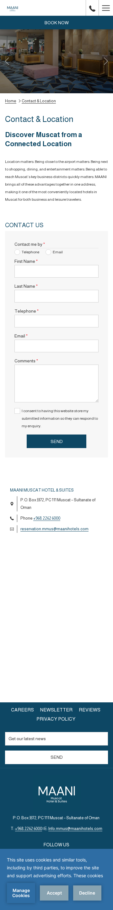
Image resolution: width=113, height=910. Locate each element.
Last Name (26, 286)
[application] (56, 879)
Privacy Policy (55, 719)
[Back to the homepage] (12, 8)
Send (57, 441)
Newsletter (56, 709)
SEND (57, 757)
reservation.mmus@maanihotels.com (54, 529)
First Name (26, 261)
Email (21, 335)
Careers (22, 709)
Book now (57, 22)
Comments (26, 360)
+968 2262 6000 (46, 518)
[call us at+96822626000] (92, 7)
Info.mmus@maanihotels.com (75, 828)
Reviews (90, 709)
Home (10, 101)
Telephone (26, 311)
